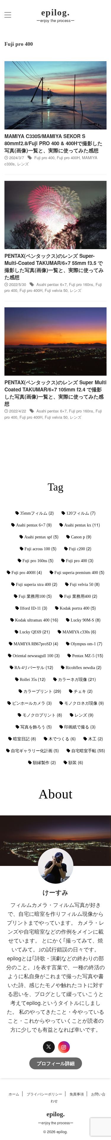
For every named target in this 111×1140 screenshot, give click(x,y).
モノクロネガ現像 (84, 703)
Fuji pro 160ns (81, 284)
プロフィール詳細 (56, 1063)
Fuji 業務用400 (80, 596)
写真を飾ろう (36, 727)
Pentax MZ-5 (87, 655)
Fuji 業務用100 (35, 596)
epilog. (55, 12)
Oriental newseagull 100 (36, 655)
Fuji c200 (80, 548)
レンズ (23, 164)
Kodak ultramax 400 (36, 620)
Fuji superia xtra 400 (36, 584)
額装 (75, 762)
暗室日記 (24, 738)
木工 (95, 738)
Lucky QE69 (35, 632)
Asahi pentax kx (82, 525)
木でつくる (62, 738)
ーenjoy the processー (55, 1122)
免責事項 (77, 1093)
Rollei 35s (33, 679)
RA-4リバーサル (34, 667)
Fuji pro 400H (68, 157)
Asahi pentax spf (41, 537)
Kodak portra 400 (78, 608)
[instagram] (64, 1047)
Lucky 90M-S (86, 620)
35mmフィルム (37, 513)
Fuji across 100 (41, 548)
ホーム (14, 1093)
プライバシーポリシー (44, 1093)
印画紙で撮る (80, 727)
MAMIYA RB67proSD (36, 643)
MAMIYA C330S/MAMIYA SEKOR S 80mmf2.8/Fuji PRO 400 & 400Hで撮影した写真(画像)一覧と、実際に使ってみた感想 (53, 143)
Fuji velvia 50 (56, 290)
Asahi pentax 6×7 (51, 284)
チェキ (83, 691)
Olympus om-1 (86, 643)
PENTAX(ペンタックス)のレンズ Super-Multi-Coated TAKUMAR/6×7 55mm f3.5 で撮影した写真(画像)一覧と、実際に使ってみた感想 (54, 266)
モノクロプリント (42, 715)
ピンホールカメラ (32, 703)
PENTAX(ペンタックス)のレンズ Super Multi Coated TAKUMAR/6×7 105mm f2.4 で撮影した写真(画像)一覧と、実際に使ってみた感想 (55, 393)
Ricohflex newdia (84, 667)
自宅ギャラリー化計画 (35, 750)
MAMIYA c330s (79, 632)
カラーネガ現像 (77, 679)
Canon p (81, 537)
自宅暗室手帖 (88, 750)
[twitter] (49, 1047)
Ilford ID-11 (33, 608)
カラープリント (42, 691)
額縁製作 (44, 762)
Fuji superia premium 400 (79, 572)
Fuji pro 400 (44, 157)
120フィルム (81, 513)
